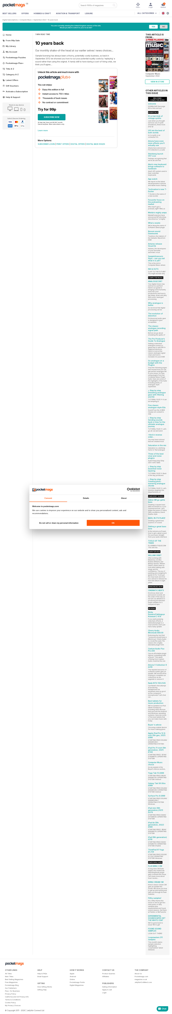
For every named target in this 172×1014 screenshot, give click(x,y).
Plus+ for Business (12, 991)
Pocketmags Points (77, 982)
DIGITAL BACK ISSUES (95, 144)
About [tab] (124, 498)
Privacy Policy (10, 994)
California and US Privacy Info (17, 997)
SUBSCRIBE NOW (51, 117)
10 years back (53, 20)
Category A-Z (12, 74)
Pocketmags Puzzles (16, 57)
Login (104, 993)
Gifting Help (42, 990)
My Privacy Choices (13, 1005)
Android (73, 976)
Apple (72, 974)
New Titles (9, 976)
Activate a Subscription (17, 91)
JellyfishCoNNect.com (143, 982)
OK (113, 523)
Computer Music (26, 20)
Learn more (43, 130)
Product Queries (108, 974)
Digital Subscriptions (10, 20)
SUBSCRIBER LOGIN (46, 144)
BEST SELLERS (9, 13)
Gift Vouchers (12, 86)
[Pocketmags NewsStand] (15, 5)
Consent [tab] (48, 498)
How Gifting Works (44, 987)
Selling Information (109, 987)
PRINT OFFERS (62, 144)
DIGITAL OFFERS (78, 144)
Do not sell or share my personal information (58, 523)
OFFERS (25, 13)
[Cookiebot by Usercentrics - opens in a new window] (129, 490)
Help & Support (13, 97)
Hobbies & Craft (42, 13)
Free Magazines (11, 982)
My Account (11, 52)
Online (72, 979)
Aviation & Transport (68, 13)
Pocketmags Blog (12, 985)
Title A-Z (10, 69)
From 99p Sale (13, 40)
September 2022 (39, 20)
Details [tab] (86, 498)
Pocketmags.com (141, 976)
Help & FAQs (42, 974)
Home (8, 35)
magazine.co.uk (141, 979)
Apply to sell (107, 990)
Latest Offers (12, 80)
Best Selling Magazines (14, 979)
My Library (11, 46)
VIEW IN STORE (157, 82)
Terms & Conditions (13, 1000)
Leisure (89, 13)
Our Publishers (11, 988)
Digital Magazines (77, 985)
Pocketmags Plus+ (15, 63)
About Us (138, 974)
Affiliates (105, 976)
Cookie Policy (10, 1003)
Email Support (42, 976)
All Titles (8, 974)
